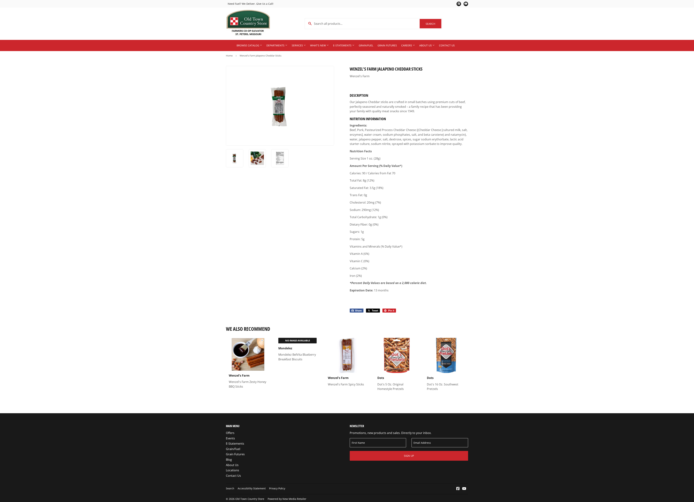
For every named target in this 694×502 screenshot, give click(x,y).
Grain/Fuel (366, 45)
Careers (407, 45)
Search (433, 23)
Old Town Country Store (249, 499)
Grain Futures (387, 45)
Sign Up (409, 455)
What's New (318, 45)
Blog (229, 460)
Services (298, 45)
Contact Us (447, 45)
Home (229, 55)
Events (230, 438)
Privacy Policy (277, 488)
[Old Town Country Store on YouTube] (464, 489)
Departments (275, 45)
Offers (230, 433)
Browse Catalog (248, 45)
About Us (425, 45)
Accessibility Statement (252, 488)
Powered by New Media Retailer (287, 499)
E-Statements (342, 45)
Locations (232, 470)
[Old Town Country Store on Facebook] (458, 489)
